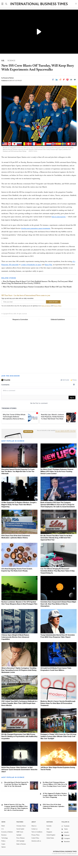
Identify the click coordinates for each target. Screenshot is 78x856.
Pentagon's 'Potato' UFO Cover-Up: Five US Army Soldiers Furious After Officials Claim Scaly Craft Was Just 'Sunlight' (58, 736)
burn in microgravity (59, 216)
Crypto (3, 844)
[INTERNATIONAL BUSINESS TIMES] (39, 4)
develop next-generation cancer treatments (35, 228)
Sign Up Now (28, 431)
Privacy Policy (57, 305)
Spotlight (18, 835)
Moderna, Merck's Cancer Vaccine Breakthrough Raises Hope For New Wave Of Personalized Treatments (58, 703)
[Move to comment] (75, 79)
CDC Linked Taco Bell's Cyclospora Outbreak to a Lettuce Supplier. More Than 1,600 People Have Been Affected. (19, 703)
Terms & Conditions (36, 832)
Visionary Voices (21, 826)
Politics (3, 841)
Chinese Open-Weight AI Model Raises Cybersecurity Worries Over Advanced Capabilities (15, 637)
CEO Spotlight (20, 841)
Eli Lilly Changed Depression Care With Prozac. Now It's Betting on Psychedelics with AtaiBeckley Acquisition (19, 736)
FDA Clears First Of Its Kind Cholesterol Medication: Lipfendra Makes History (53, 806)
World (3, 826)
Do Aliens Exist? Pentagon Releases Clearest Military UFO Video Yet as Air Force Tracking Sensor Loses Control (57, 471)
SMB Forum (19, 832)
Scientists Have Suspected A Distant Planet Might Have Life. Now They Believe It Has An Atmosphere (58, 604)
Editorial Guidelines (58, 319)
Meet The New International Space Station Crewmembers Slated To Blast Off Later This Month (37, 287)
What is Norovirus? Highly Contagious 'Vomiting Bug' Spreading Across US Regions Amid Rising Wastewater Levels (18, 670)
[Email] (71, 79)
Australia (49, 826)
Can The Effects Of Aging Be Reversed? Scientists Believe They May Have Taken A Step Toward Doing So (58, 571)
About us (33, 826)
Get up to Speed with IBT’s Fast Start (65, 431)
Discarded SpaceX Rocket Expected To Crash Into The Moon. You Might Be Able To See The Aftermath (18, 471)
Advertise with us (36, 841)
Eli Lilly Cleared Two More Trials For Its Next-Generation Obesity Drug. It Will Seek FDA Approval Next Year (56, 538)
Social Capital (20, 829)
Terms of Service (46, 305)
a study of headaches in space (31, 264)
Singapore (49, 832)
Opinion (3, 847)
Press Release (20, 838)
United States (50, 838)
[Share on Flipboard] (64, 79)
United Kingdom (51, 835)
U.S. (2, 829)
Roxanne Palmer (8, 78)
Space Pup (48, 264)
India (48, 829)
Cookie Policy (35, 838)
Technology (4, 838)
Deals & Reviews (21, 844)
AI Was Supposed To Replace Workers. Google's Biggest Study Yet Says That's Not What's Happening (18, 505)
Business (4, 835)
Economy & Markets (7, 832)
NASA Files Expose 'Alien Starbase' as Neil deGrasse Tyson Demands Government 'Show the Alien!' (19, 769)
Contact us (34, 829)
